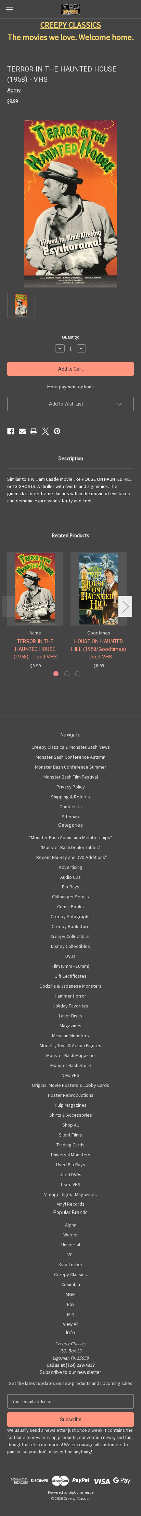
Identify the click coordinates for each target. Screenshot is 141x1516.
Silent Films (70, 1135)
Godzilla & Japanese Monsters (70, 986)
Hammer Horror (70, 996)
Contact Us (71, 807)
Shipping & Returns (70, 797)
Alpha (70, 1225)
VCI (70, 1254)
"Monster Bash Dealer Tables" (70, 847)
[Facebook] (10, 431)
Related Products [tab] (70, 535)
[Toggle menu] (9, 9)
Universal (70, 1245)
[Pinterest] (57, 431)
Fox (70, 1304)
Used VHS (70, 1184)
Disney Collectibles (70, 946)
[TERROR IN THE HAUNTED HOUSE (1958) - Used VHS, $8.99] (35, 589)
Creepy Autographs (71, 916)
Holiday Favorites (70, 1006)
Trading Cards (70, 1145)
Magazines (70, 1026)
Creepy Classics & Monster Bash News (70, 747)
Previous (9, 606)
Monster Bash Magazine (70, 1055)
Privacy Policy (70, 787)
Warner (70, 1235)
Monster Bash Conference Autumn (70, 757)
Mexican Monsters (70, 1035)
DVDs (70, 956)
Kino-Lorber (70, 1264)
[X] (45, 431)
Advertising (70, 867)
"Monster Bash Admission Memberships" (70, 837)
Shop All (70, 1125)
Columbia (70, 1284)
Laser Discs (70, 1016)
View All (70, 1324)
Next (125, 606)
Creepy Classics (70, 1274)
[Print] (33, 431)
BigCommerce (80, 1492)
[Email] (22, 431)
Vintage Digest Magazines (70, 1194)
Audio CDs (70, 877)
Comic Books (70, 906)
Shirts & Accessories (70, 1115)
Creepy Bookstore (71, 926)
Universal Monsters (70, 1155)
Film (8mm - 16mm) (70, 966)
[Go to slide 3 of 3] (77, 673)
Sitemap (70, 816)
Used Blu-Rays (70, 1164)
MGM (71, 1294)
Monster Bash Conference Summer (70, 767)
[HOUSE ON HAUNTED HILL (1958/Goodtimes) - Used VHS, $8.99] (99, 589)
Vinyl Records (71, 1204)
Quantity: (70, 337)
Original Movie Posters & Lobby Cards (70, 1085)
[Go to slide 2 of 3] (66, 673)
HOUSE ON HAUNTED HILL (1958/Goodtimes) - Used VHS (98, 649)
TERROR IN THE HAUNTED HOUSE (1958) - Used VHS (35, 649)
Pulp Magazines (71, 1105)
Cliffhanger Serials (70, 897)
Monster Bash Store (70, 1065)
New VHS (70, 1075)
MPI (70, 1314)
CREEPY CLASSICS (70, 25)
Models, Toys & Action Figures (70, 1045)
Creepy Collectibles (70, 936)
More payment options (70, 387)
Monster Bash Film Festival (70, 777)
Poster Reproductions (70, 1095)
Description (70, 458)
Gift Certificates (70, 976)
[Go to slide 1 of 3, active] (56, 673)
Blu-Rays (70, 887)
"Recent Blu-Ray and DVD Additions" (71, 857)
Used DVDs (70, 1174)
